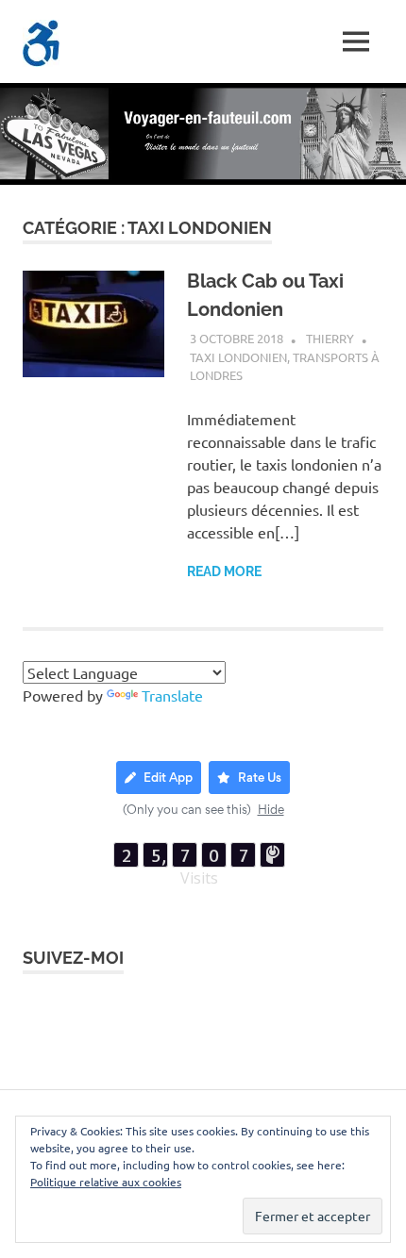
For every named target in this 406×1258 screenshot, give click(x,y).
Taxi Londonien (238, 357)
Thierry (330, 338)
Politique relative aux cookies (105, 1181)
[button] (41, 43)
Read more (224, 571)
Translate (172, 695)
